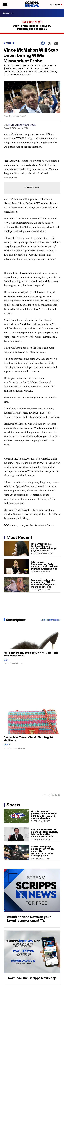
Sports (9, 42)
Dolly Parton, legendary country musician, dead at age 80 (32, 27)
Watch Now (55, 5)
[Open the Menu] (5, 4)
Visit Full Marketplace (50, 620)
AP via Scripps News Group (21, 124)
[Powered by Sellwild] (56, 795)
